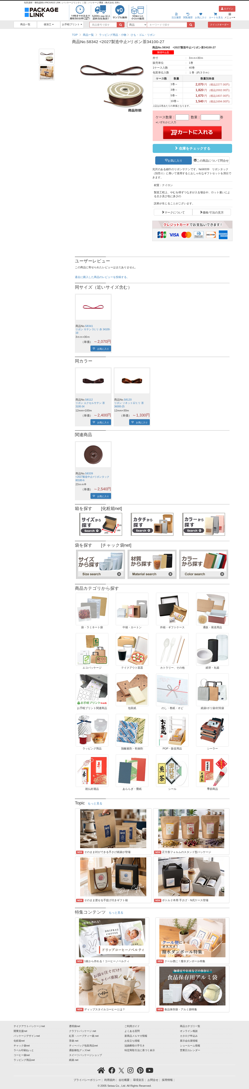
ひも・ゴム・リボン (143, 34)
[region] (152, 35)
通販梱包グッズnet (79, 1050)
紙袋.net (73, 1060)
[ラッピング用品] (92, 730)
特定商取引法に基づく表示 (139, 1050)
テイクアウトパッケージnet (29, 1026)
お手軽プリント (71, 24)
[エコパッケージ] (92, 649)
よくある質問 (132, 1031)
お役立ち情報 (132, 1040)
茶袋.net (73, 1040)
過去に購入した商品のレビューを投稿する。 (102, 277)
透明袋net (74, 1026)
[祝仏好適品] (92, 770)
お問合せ (152, 1079)
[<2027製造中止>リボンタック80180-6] (93, 455)
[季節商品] (212, 770)
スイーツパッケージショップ (85, 1055)
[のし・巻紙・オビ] (172, 689)
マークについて (174, 212)
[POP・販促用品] (172, 730)
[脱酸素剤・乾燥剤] (132, 730)
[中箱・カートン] (132, 608)
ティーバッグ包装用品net (83, 1045)
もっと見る (95, 803)
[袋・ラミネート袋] (92, 608)
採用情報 (167, 1079)
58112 (89, 399)
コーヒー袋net (22, 1055)
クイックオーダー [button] (219, 24)
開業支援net (20, 1031)
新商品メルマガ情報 (135, 1036)
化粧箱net (19, 1040)
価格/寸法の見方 (213, 212)
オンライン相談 (189, 1031)
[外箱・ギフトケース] (172, 608)
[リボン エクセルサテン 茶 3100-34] (93, 381)
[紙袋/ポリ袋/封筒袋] (212, 689)
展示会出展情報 (189, 1040)
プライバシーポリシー (87, 1079)
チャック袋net (22, 1045)
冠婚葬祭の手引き (134, 1045)
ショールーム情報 (190, 1045)
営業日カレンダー (190, 1050)
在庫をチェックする (194, 148)
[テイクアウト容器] (132, 649)
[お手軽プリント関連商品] (92, 689)
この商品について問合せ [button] (213, 160)
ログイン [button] (228, 8)
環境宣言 (138, 1079)
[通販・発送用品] (212, 608)
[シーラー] (212, 730)
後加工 (48, 24)
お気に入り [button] (175, 160)
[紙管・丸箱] (212, 649)
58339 (89, 473)
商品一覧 (25, 24)
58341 (89, 326)
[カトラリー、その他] (172, 649)
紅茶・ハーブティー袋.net (84, 1036)
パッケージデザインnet (27, 1036)
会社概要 (124, 1079)
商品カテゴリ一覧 (190, 1026)
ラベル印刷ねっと (24, 1050)
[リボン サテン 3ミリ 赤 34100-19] (93, 307)
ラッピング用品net (24, 1060)
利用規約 (109, 1079)
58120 (128, 399)
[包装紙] (132, 689)
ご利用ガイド (132, 1026)
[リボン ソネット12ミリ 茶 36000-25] (132, 381)
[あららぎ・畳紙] (132, 770)
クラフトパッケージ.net (82, 1031)
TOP (75, 34)
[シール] (172, 770)
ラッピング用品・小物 (112, 34)
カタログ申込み (189, 1036)
